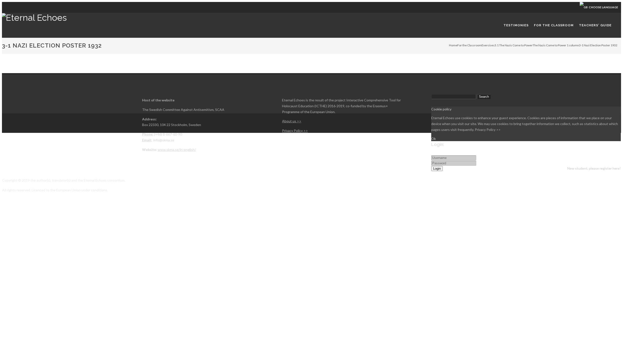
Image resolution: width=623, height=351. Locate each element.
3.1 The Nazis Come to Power (514, 45)
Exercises (488, 45)
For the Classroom (469, 45)
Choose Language (603, 7)
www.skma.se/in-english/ (177, 149)
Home (453, 45)
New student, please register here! (594, 168)
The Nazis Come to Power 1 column (556, 45)
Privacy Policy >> (488, 129)
